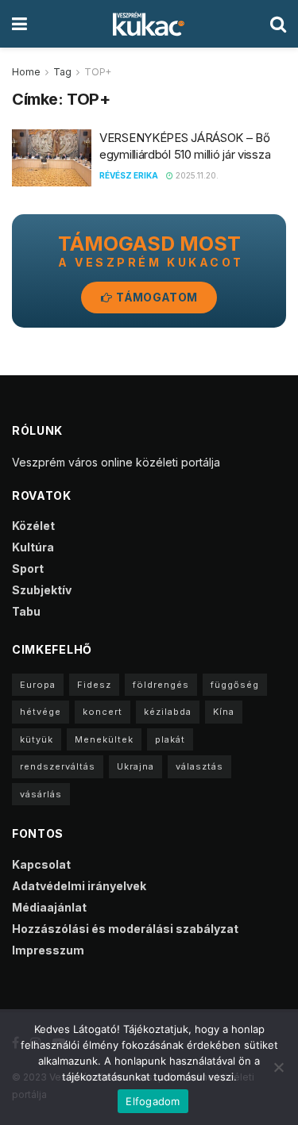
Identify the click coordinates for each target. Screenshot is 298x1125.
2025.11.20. (196, 175)
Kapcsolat (41, 864)
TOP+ (97, 72)
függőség (235, 684)
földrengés (161, 684)
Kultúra (33, 547)
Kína (223, 711)
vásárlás (41, 794)
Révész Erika (128, 175)
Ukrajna (135, 766)
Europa (38, 684)
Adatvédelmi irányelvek (79, 886)
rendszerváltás (57, 766)
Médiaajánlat (49, 907)
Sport (28, 568)
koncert (102, 711)
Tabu (26, 611)
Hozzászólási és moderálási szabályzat (125, 928)
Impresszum (48, 950)
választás (199, 766)
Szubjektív (42, 590)
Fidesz (94, 684)
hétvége (40, 711)
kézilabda (168, 711)
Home (26, 72)
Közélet (33, 525)
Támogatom (155, 297)
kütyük (36, 739)
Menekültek (104, 739)
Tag (62, 72)
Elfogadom (153, 1101)
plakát (170, 739)
